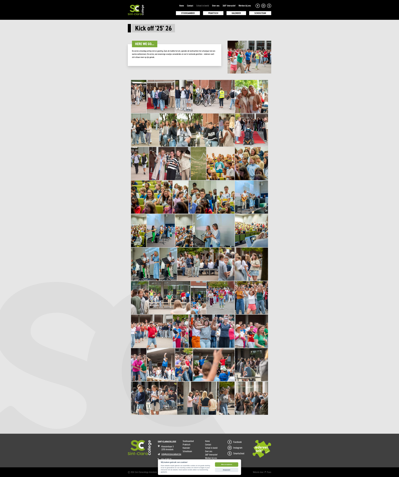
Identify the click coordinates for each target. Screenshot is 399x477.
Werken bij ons (245, 5)
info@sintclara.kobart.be (171, 454)
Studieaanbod (188, 13)
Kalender (236, 13)
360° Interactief (229, 5)
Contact (190, 5)
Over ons (215, 5)
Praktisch (213, 13)
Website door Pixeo (262, 472)
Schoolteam (260, 13)
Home (181, 5)
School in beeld (202, 5)
